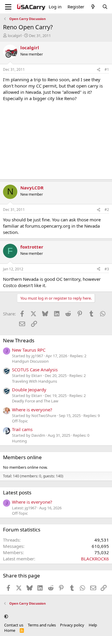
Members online (22, 457)
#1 (107, 69)
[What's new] (93, 6)
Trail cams (22, 429)
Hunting (19, 441)
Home (9, 630)
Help (93, 625)
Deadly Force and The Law (35, 401)
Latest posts (17, 492)
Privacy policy (72, 625)
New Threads (18, 340)
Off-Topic (20, 421)
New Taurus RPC (28, 350)
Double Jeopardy (29, 390)
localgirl (15, 35)
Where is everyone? (32, 410)
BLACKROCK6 (95, 559)
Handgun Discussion (30, 361)
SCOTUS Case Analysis (35, 370)
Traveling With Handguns (34, 381)
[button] (6, 616)
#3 (107, 269)
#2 (107, 209)
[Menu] (8, 7)
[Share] (98, 69)
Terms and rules (42, 625)
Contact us (13, 625)
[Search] (105, 6)
